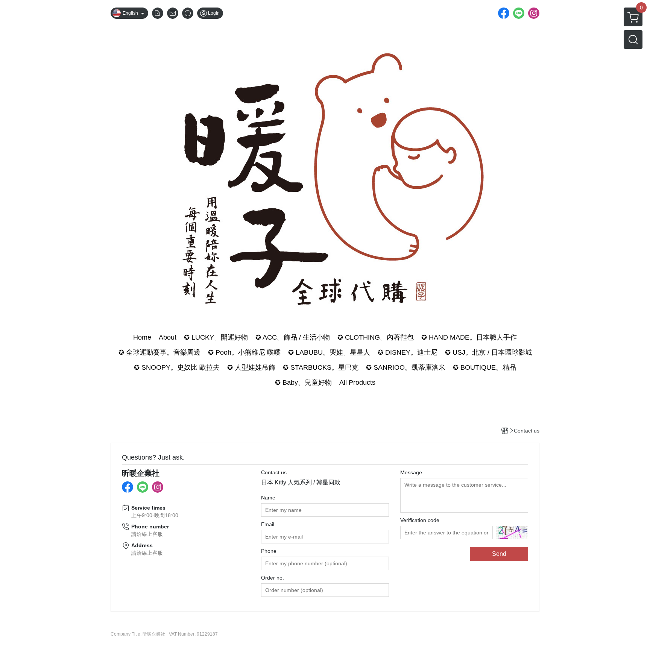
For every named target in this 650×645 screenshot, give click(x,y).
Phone (268, 551)
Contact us (274, 472)
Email (267, 524)
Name (268, 498)
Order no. (272, 578)
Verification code (419, 520)
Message (411, 472)
